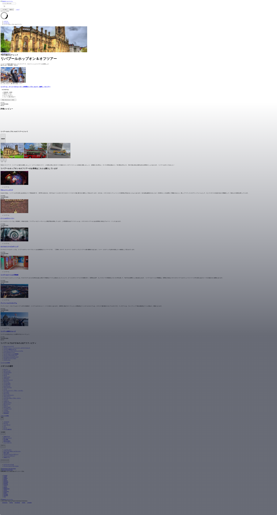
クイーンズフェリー (8, 395)
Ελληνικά (5, 482)
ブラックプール (7, 387)
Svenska (5, 495)
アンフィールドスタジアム (10, 355)
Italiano (5, 487)
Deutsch (5, 480)
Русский (5, 494)
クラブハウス (6, 360)
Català (5, 476)
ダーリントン (6, 404)
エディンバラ (6, 371)
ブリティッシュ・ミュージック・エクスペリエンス (16, 347)
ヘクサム (5, 410)
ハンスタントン (7, 408)
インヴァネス (6, 384)
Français (5, 484)
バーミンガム (6, 383)
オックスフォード (8, 380)
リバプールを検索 (5, 362)
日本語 (5, 490)
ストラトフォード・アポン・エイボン (13, 390)
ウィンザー (6, 392)
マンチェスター (7, 372)
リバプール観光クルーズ (9, 349)
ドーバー (5, 399)
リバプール (6, 374)
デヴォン (5, 405)
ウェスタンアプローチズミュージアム (13, 351)
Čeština (5, 478)
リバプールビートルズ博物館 (10, 354)
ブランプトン (6, 396)
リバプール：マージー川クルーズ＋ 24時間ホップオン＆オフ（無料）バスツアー (25, 86)
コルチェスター (7, 402)
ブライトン (6, 381)
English (5, 475)
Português (6, 491)
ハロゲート (6, 401)
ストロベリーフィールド (9, 358)
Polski (5, 492)
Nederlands (6, 488)
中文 (4, 496)
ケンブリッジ (6, 386)
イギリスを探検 (5, 415)
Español (5, 483)
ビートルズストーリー (9, 352)
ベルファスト (6, 377)
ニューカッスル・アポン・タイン (12, 398)
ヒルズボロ (6, 411)
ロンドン (5, 369)
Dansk (5, 479)
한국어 (5, 486)
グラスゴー (6, 378)
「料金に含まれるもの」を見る (8, 99)
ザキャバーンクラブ (8, 346)
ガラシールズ (6, 407)
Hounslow (6, 413)
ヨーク (5, 375)
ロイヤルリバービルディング (10, 357)
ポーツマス (6, 393)
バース (5, 389)
